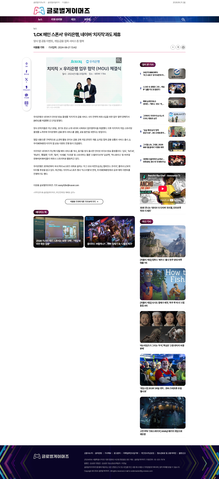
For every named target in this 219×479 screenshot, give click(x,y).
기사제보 (108, 453)
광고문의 (117, 453)
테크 (73, 19)
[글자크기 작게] (173, 47)
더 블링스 (65, 2)
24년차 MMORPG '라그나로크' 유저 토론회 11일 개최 (154, 73)
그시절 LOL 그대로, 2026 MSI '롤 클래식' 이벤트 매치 (153, 146)
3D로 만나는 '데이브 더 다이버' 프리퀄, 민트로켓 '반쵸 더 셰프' (160, 209)
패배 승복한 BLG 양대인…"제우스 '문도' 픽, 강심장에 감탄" (152, 102)
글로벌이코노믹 (39, 2)
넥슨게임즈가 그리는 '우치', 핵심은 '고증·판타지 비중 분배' (162, 347)
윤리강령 (98, 453)
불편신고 (182, 453)
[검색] (183, 19)
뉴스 (40, 19)
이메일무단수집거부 (130, 453)
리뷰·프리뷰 (56, 19)
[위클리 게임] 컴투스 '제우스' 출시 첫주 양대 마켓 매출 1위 (161, 261)
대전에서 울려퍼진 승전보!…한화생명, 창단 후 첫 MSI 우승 (154, 160)
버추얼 (87, 19)
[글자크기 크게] (178, 47)
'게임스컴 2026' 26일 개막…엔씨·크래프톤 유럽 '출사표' (161, 390)
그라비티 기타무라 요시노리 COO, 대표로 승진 (153, 117)
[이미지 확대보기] (119, 60)
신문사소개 (88, 453)
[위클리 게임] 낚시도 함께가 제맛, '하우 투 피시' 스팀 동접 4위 (162, 304)
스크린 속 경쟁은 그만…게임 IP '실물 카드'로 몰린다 (153, 88)
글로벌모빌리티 (53, 2)
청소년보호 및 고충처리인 (166, 453)
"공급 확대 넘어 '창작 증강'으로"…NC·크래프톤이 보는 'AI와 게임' (153, 131)
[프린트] (183, 47)
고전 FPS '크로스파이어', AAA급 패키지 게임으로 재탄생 (161, 433)
